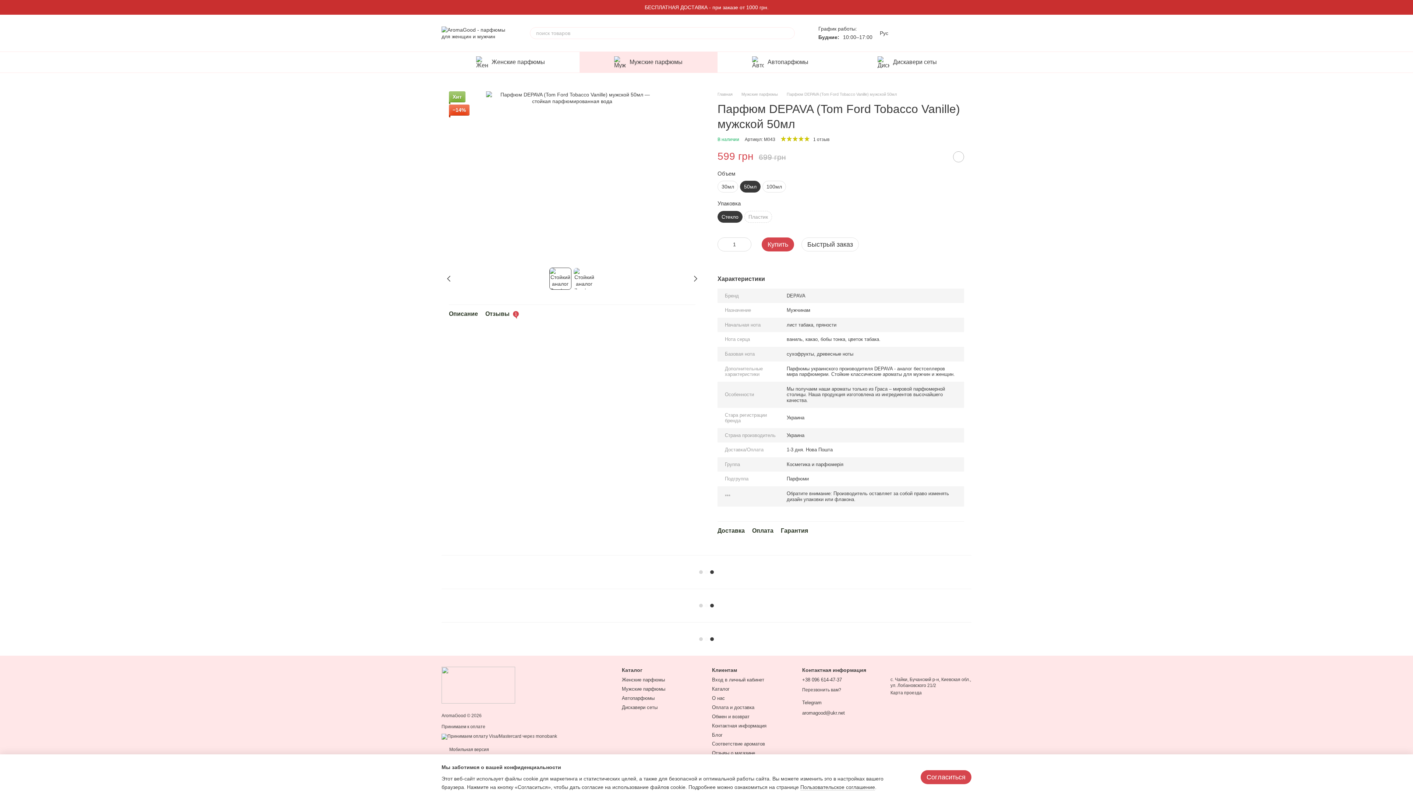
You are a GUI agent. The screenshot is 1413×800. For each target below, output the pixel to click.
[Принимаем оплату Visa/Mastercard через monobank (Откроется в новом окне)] (499, 736)
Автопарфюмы (788, 62)
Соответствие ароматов (738, 744)
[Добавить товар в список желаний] (958, 156)
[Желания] (927, 33)
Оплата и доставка (733, 707)
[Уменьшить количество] (723, 244)
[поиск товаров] (789, 33)
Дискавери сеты (915, 62)
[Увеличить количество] (746, 244)
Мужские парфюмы (656, 62)
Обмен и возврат (731, 716)
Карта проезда (906, 692)
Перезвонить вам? (821, 689)
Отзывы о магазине (733, 753)
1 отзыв (821, 139)
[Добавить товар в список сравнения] (940, 156)
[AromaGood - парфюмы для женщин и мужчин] (478, 684)
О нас (718, 698)
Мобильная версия (468, 749)
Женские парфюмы (518, 62)
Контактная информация (739, 726)
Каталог (721, 689)
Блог (717, 735)
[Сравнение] (908, 33)
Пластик (758, 217)
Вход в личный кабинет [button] (738, 680)
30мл (728, 187)
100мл (774, 187)
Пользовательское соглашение (837, 787)
